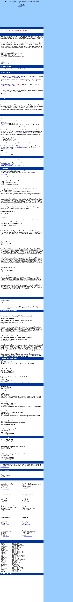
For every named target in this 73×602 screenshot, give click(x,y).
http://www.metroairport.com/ (5, 146)
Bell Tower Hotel (3, 122)
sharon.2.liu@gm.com (6, 512)
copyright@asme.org (19, 79)
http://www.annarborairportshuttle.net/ (19, 147)
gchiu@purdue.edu (6, 536)
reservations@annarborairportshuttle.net (6, 148)
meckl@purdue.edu (6, 501)
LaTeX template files (3, 95)
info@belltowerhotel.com (28, 127)
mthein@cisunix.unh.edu (28, 536)
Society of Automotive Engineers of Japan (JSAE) (8, 164)
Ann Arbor (20, 6)
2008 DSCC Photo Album (4, 31)
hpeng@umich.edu (6, 524)
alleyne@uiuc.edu (27, 501)
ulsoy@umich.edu (6, 489)
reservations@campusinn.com (19, 132)
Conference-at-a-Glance (28, 68)
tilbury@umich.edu (27, 512)
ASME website (7, 77)
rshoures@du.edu (27, 524)
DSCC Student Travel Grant (4, 467)
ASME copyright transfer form (15, 77)
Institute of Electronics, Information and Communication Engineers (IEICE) (12, 165)
